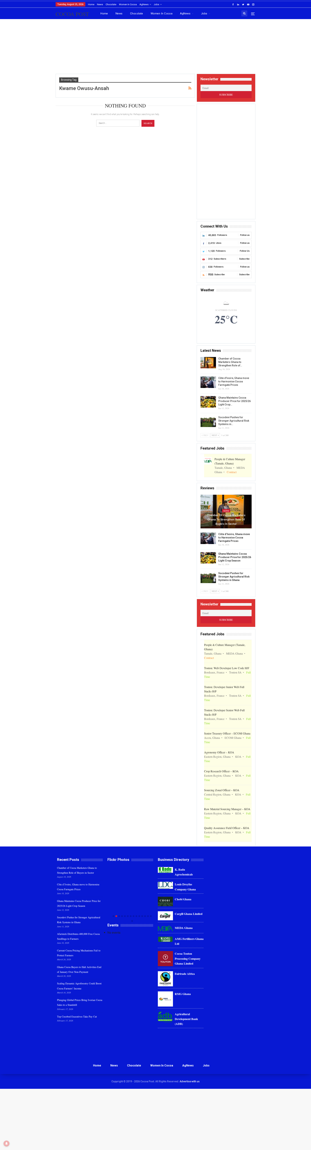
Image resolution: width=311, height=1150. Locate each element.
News (100, 4)
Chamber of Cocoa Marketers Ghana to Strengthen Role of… (230, 362)
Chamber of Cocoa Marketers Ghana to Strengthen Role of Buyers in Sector (226, 519)
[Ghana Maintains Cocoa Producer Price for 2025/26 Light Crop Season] (208, 402)
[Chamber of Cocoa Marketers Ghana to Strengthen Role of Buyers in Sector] (208, 363)
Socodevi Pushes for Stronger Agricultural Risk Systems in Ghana (234, 576)
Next (152, 893)
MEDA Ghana (184, 928)
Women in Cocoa (128, 4)
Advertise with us (190, 1081)
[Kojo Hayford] (130, 888)
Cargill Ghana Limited (188, 914)
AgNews (143, 4)
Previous (108, 893)
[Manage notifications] (6, 1143)
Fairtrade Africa (185, 974)
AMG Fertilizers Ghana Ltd (189, 941)
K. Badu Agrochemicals (184, 871)
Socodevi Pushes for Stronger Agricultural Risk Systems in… (233, 421)
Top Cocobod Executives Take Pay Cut (77, 1016)
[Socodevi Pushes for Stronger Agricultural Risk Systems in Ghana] (208, 421)
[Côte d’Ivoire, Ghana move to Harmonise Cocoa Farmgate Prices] (208, 382)
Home (91, 4)
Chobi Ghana (183, 899)
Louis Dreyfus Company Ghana (185, 886)
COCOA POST (72, 13)
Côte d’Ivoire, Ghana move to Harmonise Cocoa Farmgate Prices (233, 381)
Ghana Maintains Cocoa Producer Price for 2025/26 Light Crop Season (234, 557)
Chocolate (111, 4)
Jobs (156, 4)
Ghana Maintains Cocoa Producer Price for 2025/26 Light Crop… (234, 401)
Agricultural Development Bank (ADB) (186, 1019)
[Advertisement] (155, 48)
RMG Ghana (183, 994)
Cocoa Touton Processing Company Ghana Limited (187, 958)
